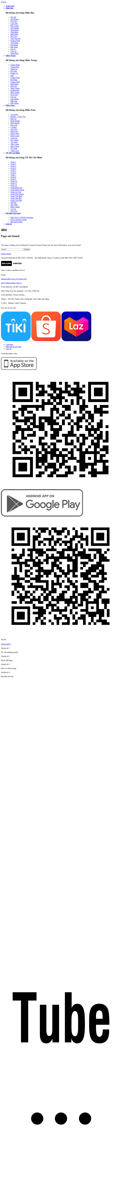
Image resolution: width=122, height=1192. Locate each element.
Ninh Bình (14, 53)
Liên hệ (8, 349)
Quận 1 (13, 162)
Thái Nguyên (15, 39)
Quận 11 (13, 183)
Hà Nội (13, 17)
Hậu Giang (14, 146)
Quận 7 (13, 175)
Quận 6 (13, 173)
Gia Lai (13, 97)
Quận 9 (13, 179)
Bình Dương (15, 121)
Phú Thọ (13, 36)
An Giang (14, 114)
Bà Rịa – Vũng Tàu (17, 117)
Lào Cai (13, 51)
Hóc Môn (14, 205)
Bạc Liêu (13, 125)
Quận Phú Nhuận (17, 194)
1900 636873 (6, 644)
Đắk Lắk (13, 101)
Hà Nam (13, 21)
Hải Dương (14, 28)
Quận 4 (13, 168)
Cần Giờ (13, 211)
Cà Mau (13, 127)
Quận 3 (13, 166)
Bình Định (14, 84)
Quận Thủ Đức (16, 200)
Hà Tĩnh (13, 71)
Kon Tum (14, 95)
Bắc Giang (14, 26)
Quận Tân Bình (16, 196)
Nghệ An (13, 69)
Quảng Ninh (15, 41)
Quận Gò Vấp (15, 192)
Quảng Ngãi (15, 82)
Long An (13, 138)
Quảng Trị (14, 73)
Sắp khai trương (16, 222)
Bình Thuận (15, 93)
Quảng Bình (15, 65)
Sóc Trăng (14, 140)
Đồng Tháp (14, 134)
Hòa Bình (14, 45)
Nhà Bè (13, 203)
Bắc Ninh (14, 47)
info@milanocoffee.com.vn (11, 283)
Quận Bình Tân (16, 188)
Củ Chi (13, 209)
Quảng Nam (15, 78)
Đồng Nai (14, 132)
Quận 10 (13, 181)
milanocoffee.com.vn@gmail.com (13, 279)
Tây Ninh (14, 142)
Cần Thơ (13, 129)
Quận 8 (13, 177)
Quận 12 (13, 186)
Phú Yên (13, 86)
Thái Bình (14, 32)
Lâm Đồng (14, 99)
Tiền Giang (14, 144)
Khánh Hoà (14, 90)
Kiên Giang (14, 136)
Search (26, 249)
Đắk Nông (14, 103)
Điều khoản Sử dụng (13, 347)
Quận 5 (13, 171)
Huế (12, 76)
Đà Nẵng (13, 80)
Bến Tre (13, 119)
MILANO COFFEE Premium (21, 218)
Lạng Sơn (14, 24)
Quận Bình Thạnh (17, 190)
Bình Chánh (15, 207)
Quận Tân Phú (16, 198)
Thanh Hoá (14, 67)
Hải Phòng (14, 19)
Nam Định (14, 30)
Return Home (6, 254)
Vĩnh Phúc (14, 43)
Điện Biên (14, 34)
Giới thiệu (9, 345)
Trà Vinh (13, 149)
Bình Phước (15, 123)
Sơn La (13, 49)
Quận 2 (13, 164)
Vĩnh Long (14, 151)
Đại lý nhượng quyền (18, 220)
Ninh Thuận (15, 88)
